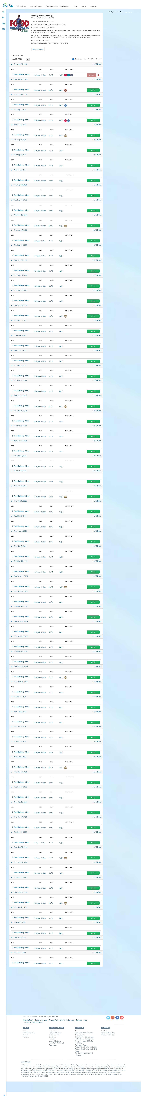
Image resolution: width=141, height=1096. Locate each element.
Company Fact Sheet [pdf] (84, 1037)
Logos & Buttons (55, 1041)
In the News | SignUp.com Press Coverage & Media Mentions (84, 1041)
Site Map (70, 1020)
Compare (52, 1037)
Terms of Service (41, 1020)
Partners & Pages (81, 1045)
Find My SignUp (51, 6)
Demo (41, 1022)
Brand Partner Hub (108, 1033)
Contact (79, 1020)
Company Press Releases (84, 1033)
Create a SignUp (36, 6)
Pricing (51, 1039)
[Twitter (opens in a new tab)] (108, 1017)
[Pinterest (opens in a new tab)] (122, 1017)
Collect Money (54, 1035)
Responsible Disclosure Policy (86, 1047)
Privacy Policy (54, 1020)
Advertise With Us (30, 1022)
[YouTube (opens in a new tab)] (112, 1017)
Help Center (53, 1031)
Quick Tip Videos (55, 1033)
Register (93, 6)
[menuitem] (21, 6)
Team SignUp (80, 1035)
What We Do (21, 6)
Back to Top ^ (28, 1020)
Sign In (83, 6)
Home (25, 1031)
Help (75, 6)
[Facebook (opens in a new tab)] (117, 1017)
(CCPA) (62, 1020)
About (77, 1031)
